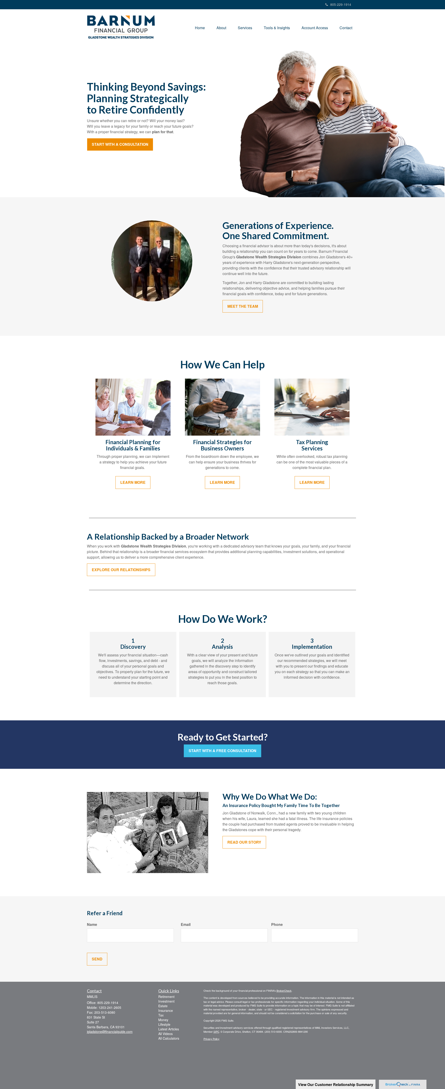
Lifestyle (164, 1024)
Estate (163, 1006)
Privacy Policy (211, 1039)
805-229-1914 (340, 4)
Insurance (165, 1010)
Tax (161, 1015)
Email (186, 924)
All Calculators (168, 1038)
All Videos (165, 1033)
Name (92, 924)
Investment (166, 1001)
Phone (277, 924)
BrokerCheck (284, 990)
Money (163, 1019)
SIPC (216, 1031)
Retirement (166, 996)
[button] (221, 28)
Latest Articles (168, 1029)
